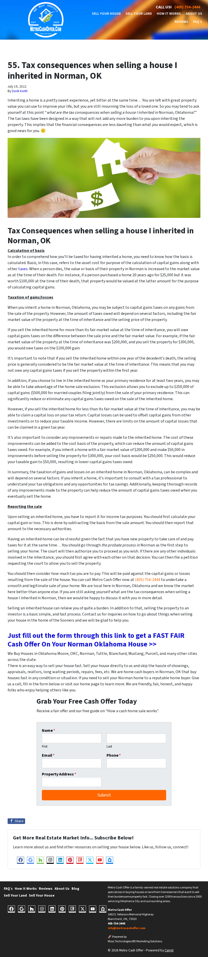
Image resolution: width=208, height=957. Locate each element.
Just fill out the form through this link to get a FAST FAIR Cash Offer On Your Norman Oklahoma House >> (96, 639)
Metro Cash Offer (120, 910)
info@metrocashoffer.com (126, 928)
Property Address (59, 774)
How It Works (169, 13)
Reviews (181, 21)
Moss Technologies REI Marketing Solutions (135, 941)
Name (48, 730)
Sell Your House (106, 13)
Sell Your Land (139, 13)
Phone (114, 755)
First (44, 746)
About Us (194, 13)
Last (109, 746)
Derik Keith (20, 91)
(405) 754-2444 (187, 7)
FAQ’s (197, 21)
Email (48, 755)
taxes (23, 269)
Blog (75, 888)
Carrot (169, 950)
